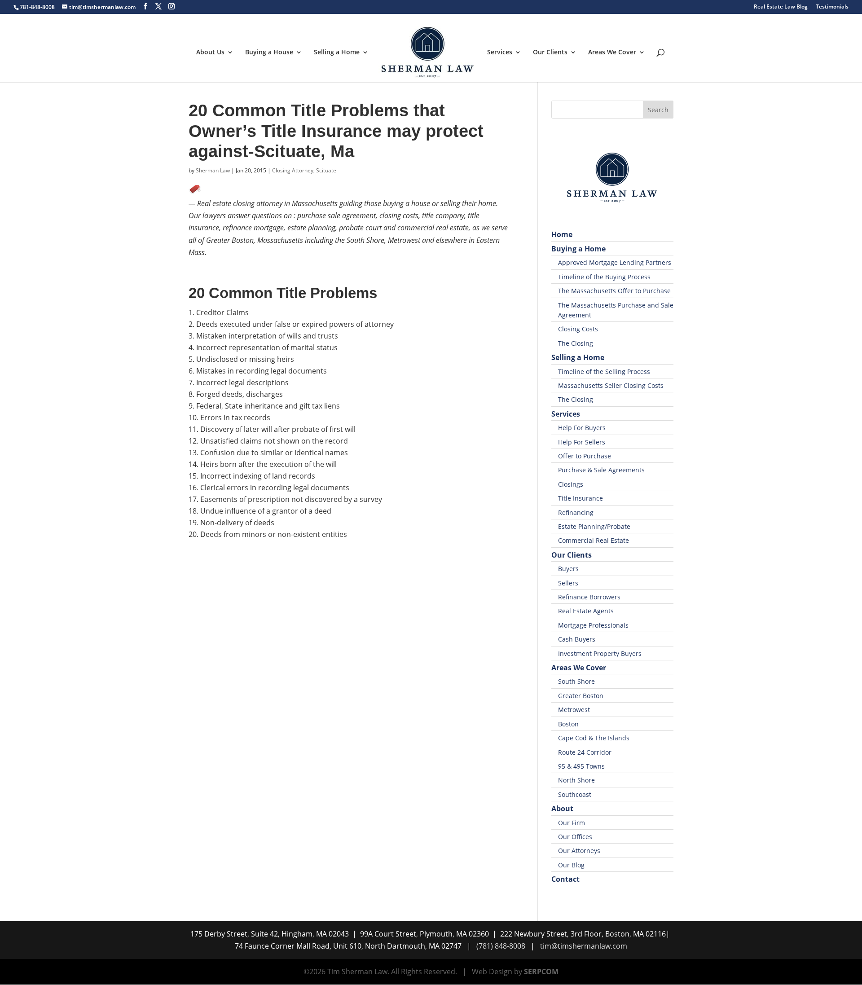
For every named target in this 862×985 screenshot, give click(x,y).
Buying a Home (578, 249)
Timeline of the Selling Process (604, 371)
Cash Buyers (576, 639)
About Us (210, 52)
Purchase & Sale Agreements (601, 470)
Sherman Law (213, 170)
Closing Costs (578, 329)
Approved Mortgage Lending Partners (614, 262)
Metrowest (574, 709)
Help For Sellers (581, 442)
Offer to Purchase (584, 456)
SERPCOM (541, 971)
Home (561, 234)
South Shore (576, 681)
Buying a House (269, 52)
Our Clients (550, 52)
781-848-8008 (37, 7)
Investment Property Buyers (600, 653)
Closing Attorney (292, 170)
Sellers (568, 583)
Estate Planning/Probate (594, 526)
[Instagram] (171, 6)
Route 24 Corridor (584, 752)
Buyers (568, 568)
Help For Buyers (582, 427)
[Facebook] (145, 6)
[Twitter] (158, 6)
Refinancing (576, 512)
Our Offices (575, 836)
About (562, 809)
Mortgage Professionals (593, 625)
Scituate (326, 170)
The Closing (575, 343)
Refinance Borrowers (589, 597)
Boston (568, 724)
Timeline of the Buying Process (604, 277)
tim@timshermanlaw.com (583, 946)
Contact (565, 879)
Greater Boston (580, 695)
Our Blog (571, 865)
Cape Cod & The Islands (593, 738)
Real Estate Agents (586, 611)
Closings (570, 484)
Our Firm (571, 822)
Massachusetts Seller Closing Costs (611, 385)
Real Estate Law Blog (781, 7)
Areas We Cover (612, 52)
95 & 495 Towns (581, 766)
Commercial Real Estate (593, 540)
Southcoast (574, 794)
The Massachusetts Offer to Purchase (614, 290)
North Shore (576, 780)
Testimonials (832, 7)
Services (499, 52)
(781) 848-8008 (500, 946)
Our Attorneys (579, 850)
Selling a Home (337, 52)
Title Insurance (580, 498)
